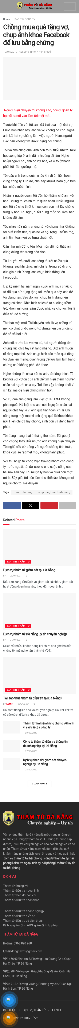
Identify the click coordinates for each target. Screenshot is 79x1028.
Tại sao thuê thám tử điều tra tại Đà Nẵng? (32, 698)
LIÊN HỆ (57, 1010)
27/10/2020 (31, 751)
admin (9, 704)
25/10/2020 (31, 770)
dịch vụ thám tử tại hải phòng (23, 858)
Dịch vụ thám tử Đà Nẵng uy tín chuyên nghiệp (35, 634)
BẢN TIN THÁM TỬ (18, 561)
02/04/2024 (23, 704)
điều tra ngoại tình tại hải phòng (34, 863)
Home (6, 19)
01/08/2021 (15, 640)
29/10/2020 (31, 733)
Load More (39, 783)
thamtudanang (23, 492)
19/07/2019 (10, 51)
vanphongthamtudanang (53, 492)
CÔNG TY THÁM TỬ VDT (26, 1018)
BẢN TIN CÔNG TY (25, 19)
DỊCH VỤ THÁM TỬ (34, 1010)
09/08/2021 (15, 576)
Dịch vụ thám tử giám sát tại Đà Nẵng (29, 570)
